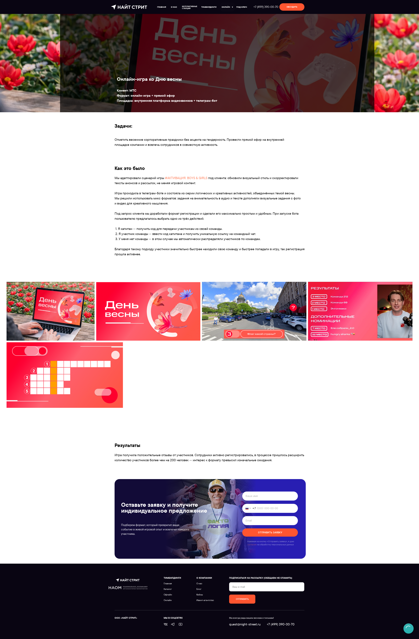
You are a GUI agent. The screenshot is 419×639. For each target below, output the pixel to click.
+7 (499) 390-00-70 (265, 7)
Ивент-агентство (205, 600)
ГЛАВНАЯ (161, 7)
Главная (168, 583)
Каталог (168, 589)
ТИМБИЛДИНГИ (209, 7)
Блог (198, 589)
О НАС (174, 7)
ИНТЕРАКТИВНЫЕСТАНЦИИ (189, 7)
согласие (252, 544)
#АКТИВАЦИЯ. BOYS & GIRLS (185, 178)
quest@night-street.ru (245, 624)
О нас (199, 583)
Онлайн (168, 600)
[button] (291, 7)
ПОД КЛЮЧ (241, 7)
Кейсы (199, 594)
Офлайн (168, 594)
